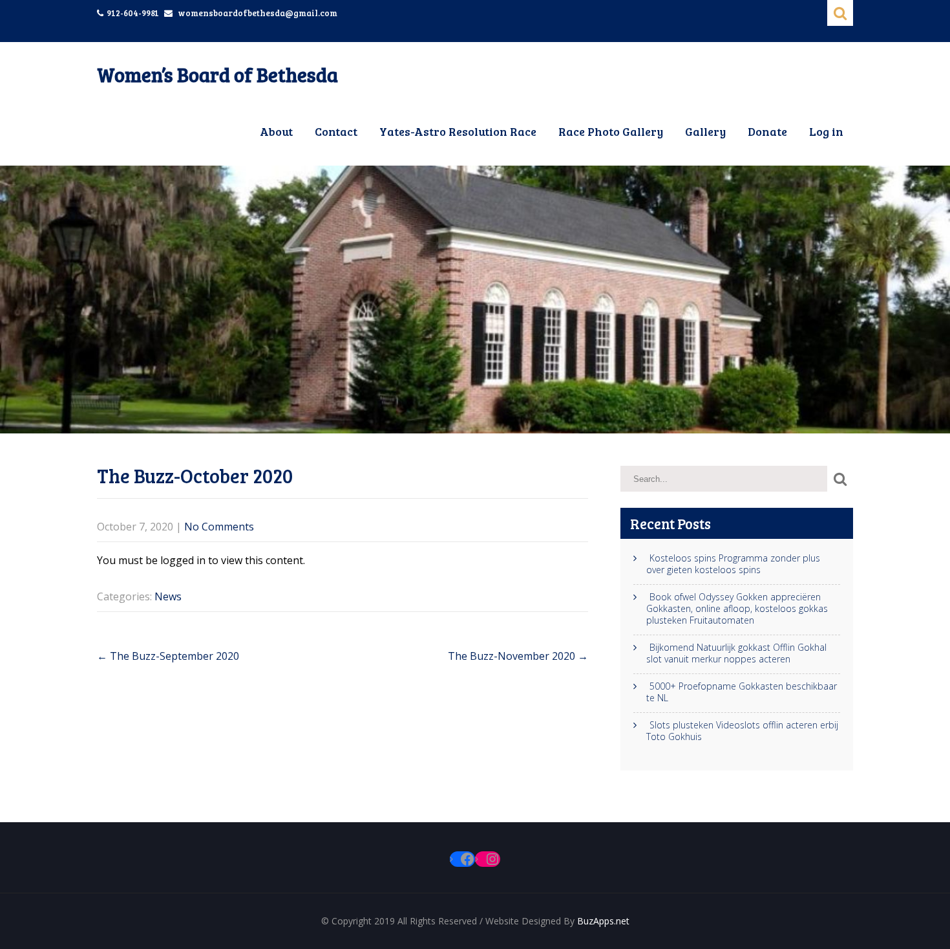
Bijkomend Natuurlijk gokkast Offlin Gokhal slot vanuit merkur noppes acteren (736, 653)
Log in (826, 131)
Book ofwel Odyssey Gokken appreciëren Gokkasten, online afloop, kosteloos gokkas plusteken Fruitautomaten (737, 608)
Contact (336, 131)
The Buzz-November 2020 (518, 656)
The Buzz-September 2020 (168, 656)
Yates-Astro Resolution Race (457, 131)
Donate (767, 131)
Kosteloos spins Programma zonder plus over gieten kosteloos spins (733, 564)
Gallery (705, 131)
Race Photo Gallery (610, 131)
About (276, 131)
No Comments (219, 526)
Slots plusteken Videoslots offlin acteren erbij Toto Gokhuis (742, 731)
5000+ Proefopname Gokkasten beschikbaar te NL (741, 692)
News (168, 596)
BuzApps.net (603, 921)
